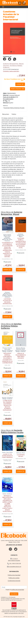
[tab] (5, 114)
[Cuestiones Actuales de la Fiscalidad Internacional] (7, 282)
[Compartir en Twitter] (9, 59)
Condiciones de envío (14, 581)
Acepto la (15, 589)
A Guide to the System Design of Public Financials (7, 455)
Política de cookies (14, 578)
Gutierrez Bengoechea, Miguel (13, 63)
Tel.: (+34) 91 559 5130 (15, 563)
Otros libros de (11, 213)
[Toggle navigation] (2, 7)
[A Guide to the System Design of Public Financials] (7, 442)
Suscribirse (14, 594)
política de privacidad (17, 589)
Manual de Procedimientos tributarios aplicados (21, 356)
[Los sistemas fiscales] (20, 443)
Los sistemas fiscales (21, 455)
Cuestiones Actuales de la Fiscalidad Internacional (7, 301)
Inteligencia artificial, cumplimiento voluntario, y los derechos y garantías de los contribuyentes (7, 358)
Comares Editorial (14, 95)
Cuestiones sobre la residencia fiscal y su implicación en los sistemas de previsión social (20, 243)
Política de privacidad (14, 575)
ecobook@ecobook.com (15, 566)
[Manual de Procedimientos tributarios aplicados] (20, 338)
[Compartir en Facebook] (4, 59)
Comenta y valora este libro (11, 71)
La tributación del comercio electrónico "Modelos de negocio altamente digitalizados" (7, 405)
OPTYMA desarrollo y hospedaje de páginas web (14, 616)
